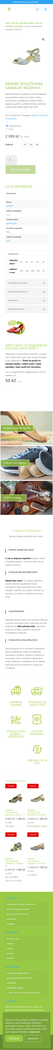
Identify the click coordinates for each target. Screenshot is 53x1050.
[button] (43, 39)
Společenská (11, 223)
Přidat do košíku (20, 169)
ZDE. (15, 375)
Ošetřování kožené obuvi (18, 973)
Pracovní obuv (13, 939)
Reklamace (11, 919)
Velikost (9, 144)
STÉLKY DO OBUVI (14, 463)
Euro (11, 129)
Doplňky (10, 958)
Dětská (10, 948)
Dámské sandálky (27, 23)
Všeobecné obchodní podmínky (21, 904)
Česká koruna (15, 126)
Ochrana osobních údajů (18, 909)
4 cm (8, 214)
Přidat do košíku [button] (20, 386)
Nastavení (32, 1038)
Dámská (10, 943)
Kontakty (11, 924)
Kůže (8, 232)
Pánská (10, 953)
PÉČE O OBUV (12, 498)
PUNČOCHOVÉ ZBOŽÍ (17, 428)
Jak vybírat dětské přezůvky (19, 978)
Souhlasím (14, 1038)
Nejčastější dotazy (15, 987)
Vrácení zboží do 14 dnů (18, 914)
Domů (7, 23)
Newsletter (12, 983)
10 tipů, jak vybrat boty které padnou (23, 992)
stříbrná (9, 206)
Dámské (15, 23)
